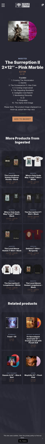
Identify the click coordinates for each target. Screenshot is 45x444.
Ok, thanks (23, 441)
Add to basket (22, 119)
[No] (42, 438)
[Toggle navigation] (3, 5)
